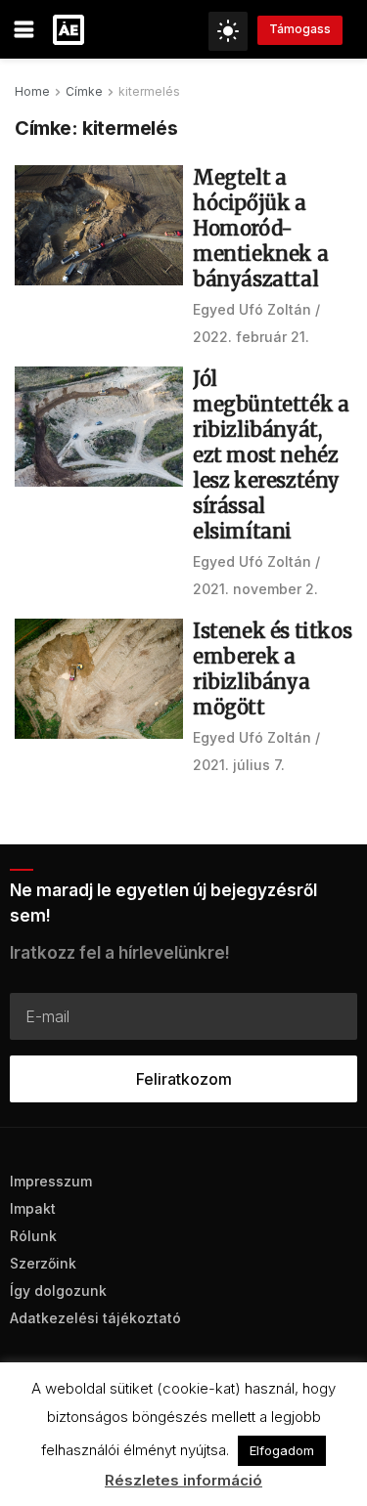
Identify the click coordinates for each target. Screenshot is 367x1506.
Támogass (300, 29)
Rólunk (33, 1235)
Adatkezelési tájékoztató (95, 1318)
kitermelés (149, 91)
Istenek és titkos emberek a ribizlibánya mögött (272, 669)
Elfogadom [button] (282, 1450)
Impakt (33, 1208)
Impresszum (51, 1181)
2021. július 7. (239, 764)
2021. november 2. (255, 589)
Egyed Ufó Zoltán (252, 309)
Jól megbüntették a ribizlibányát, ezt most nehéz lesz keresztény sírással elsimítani (270, 454)
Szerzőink (43, 1263)
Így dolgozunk (58, 1290)
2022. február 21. (251, 336)
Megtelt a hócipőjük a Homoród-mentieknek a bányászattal (260, 228)
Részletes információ (183, 1480)
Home (32, 91)
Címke (84, 91)
